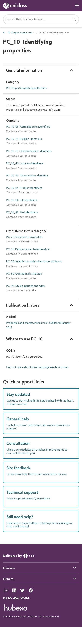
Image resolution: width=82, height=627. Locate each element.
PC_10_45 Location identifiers (24, 163)
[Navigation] (77, 5)
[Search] (74, 19)
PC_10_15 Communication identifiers (29, 151)
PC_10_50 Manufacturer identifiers (27, 175)
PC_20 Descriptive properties (24, 237)
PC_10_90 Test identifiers (22, 212)
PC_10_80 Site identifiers (21, 200)
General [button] (8, 579)
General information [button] (24, 70)
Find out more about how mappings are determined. (37, 367)
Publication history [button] (23, 305)
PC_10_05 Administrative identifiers (28, 126)
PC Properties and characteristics (21, 32)
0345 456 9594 (16, 598)
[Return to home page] (15, 5)
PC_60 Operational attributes (24, 273)
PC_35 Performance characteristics (27, 249)
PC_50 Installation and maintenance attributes (34, 261)
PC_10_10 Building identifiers (24, 139)
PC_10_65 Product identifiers (24, 187)
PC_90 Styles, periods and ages (25, 286)
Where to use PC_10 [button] (24, 339)
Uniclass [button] (9, 568)
